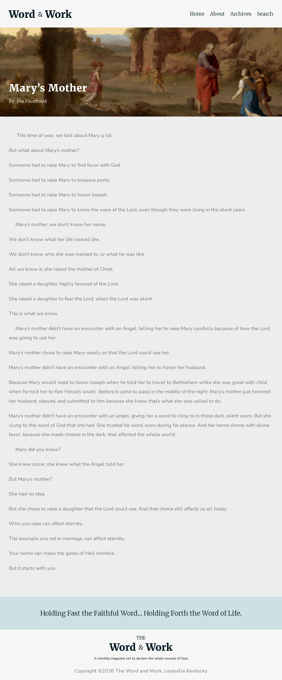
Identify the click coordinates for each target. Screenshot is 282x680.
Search (265, 14)
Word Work (40, 14)
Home (197, 14)
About (217, 14)
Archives (240, 14)
